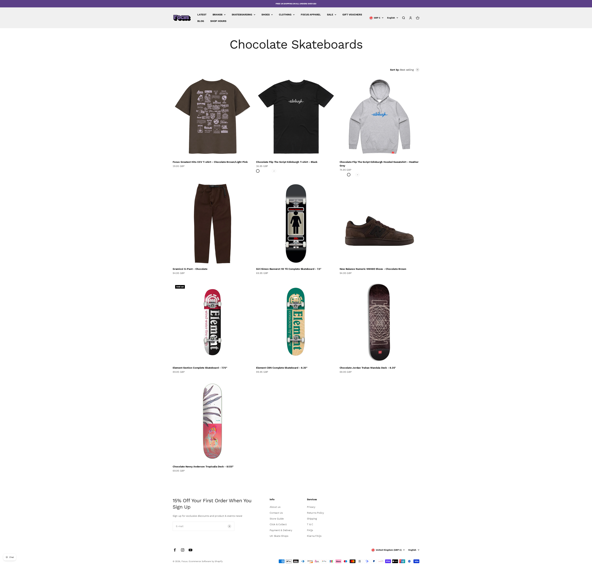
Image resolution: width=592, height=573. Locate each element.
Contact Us (276, 512)
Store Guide (277, 518)
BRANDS (218, 14)
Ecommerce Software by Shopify (205, 561)
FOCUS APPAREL (311, 14)
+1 (274, 171)
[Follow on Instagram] (183, 550)
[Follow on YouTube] (190, 550)
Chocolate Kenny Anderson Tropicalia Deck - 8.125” (203, 466)
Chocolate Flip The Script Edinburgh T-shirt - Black (286, 161)
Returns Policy (315, 512)
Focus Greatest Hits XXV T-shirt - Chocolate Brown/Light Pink (210, 161)
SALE (330, 14)
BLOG (200, 21)
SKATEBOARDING (242, 14)
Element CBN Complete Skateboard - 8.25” (281, 367)
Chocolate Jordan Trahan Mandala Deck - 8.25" (368, 367)
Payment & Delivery (281, 530)
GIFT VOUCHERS (352, 14)
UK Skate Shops (279, 535)
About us (275, 506)
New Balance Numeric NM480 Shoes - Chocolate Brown (373, 268)
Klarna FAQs (314, 535)
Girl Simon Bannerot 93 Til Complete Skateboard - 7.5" (288, 268)
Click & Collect (278, 524)
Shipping (312, 518)
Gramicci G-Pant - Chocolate (190, 268)
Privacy (311, 506)
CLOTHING (285, 14)
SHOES (265, 14)
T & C (310, 524)
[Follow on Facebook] (175, 550)
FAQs (310, 530)
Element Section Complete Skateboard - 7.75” (200, 367)
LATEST (201, 14)
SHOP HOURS (218, 21)
